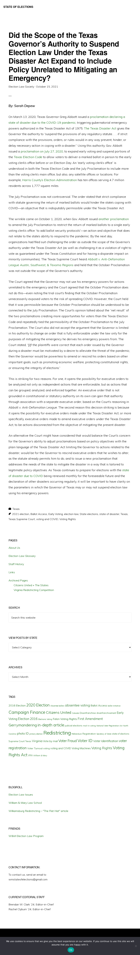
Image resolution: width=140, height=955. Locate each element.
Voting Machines (81, 748)
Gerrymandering (23, 725)
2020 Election (38, 705)
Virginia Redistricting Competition (34, 590)
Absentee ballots (57, 706)
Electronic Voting (45, 719)
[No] (135, 946)
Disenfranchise (88, 712)
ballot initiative (114, 706)
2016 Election (17, 705)
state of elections (120, 733)
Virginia (37, 741)
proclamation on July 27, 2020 (42, 151)
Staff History (16, 564)
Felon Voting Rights (65, 719)
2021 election (20, 514)
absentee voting (77, 705)
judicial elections (73, 725)
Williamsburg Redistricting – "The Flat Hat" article (38, 811)
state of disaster (109, 514)
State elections (89, 514)
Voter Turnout (35, 748)
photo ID (23, 733)
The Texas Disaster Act (100, 128)
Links (12, 572)
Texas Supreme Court (22, 519)
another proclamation (114, 219)
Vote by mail (50, 741)
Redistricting (57, 733)
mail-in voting (89, 725)
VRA (30, 755)
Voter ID (85, 740)
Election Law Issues (21, 794)
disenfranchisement (106, 713)
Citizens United (58, 712)
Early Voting (55, 514)
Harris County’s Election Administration (49, 180)
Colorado (75, 713)
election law (71, 514)
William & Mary (40, 755)
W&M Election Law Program (26, 836)
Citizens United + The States (31, 585)
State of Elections (18, 7)
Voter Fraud (67, 740)
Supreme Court (17, 741)
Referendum (77, 734)
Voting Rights (67, 519)
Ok (70, 950)
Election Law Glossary (22, 556)
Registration (89, 733)
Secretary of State (103, 734)
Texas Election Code (28, 157)
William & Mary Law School (25, 802)
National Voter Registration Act (109, 726)
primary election (36, 734)
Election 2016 (28, 719)
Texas (16, 509)
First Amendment (90, 719)
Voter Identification (105, 741)
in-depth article (51, 724)
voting (46, 748)
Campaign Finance (27, 712)
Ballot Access (38, 514)
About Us (14, 547)
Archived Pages (18, 580)
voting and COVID (47, 519)
